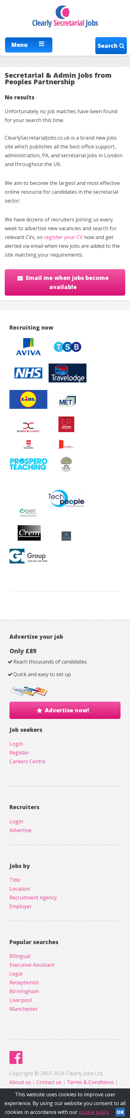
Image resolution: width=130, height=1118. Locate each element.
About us (20, 1082)
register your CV (63, 237)
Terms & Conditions (90, 1082)
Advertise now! (67, 710)
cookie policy (94, 1112)
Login (16, 743)
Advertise (20, 830)
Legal (15, 973)
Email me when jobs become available (67, 282)
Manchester (23, 1008)
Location (19, 888)
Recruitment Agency (33, 897)
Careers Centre (27, 761)
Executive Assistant (32, 964)
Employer (20, 906)
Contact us (49, 1082)
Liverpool (20, 1000)
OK (120, 1112)
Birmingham (24, 991)
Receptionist (24, 982)
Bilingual (19, 956)
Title (14, 879)
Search (108, 45)
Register (19, 752)
